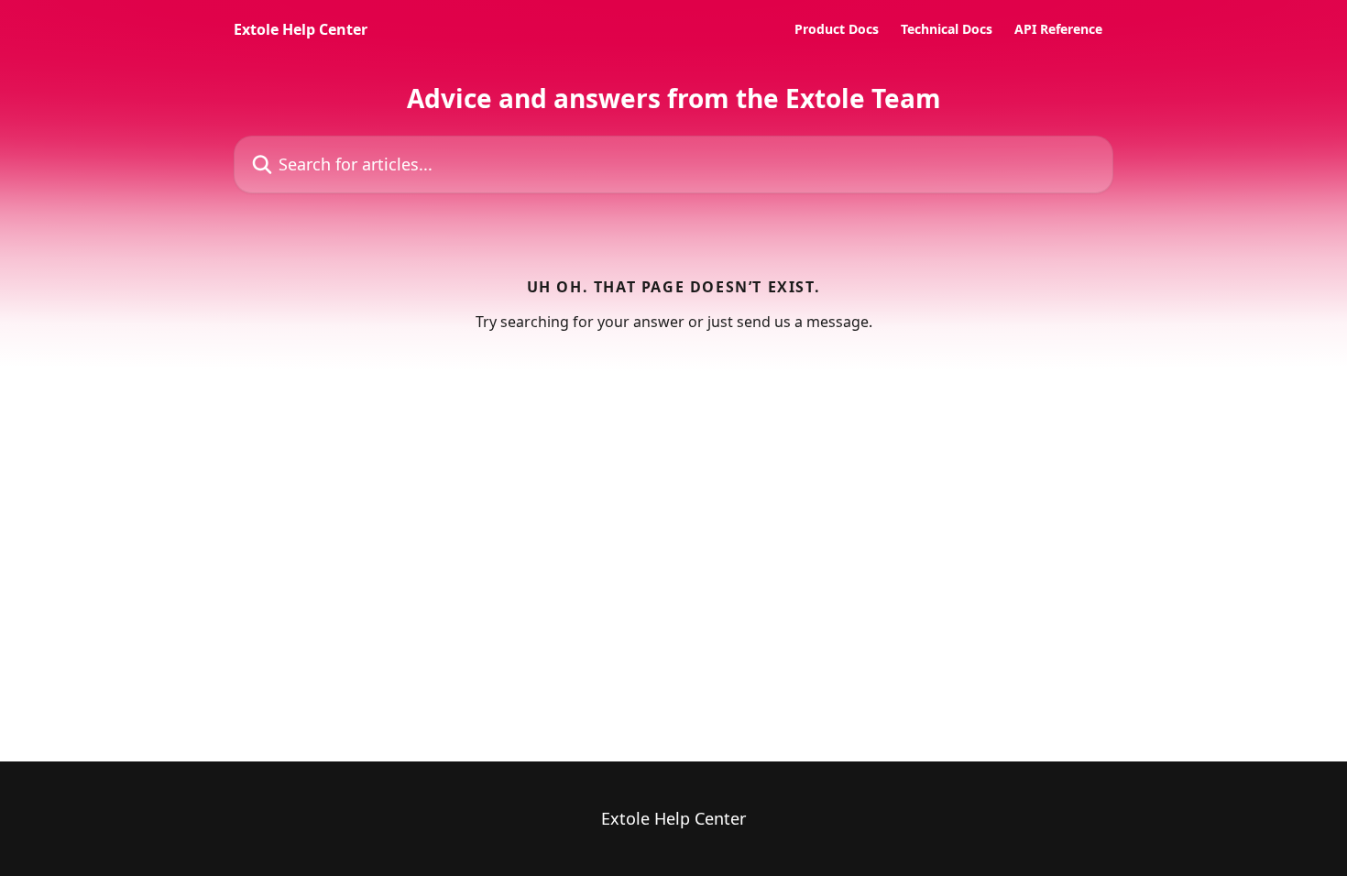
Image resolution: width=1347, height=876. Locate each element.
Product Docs (836, 29)
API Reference (1058, 29)
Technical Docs (946, 29)
